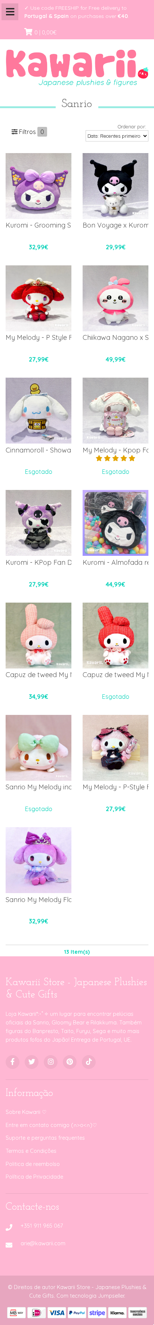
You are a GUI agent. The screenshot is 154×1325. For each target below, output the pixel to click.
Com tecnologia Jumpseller (90, 1295)
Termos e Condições (31, 1151)
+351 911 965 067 (42, 1225)
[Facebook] (12, 1062)
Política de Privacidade (34, 1176)
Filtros (31, 131)
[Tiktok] (89, 1062)
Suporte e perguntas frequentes (45, 1137)
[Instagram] (51, 1062)
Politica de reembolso (33, 1164)
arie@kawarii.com (43, 1243)
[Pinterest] (70, 1062)
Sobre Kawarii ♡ (26, 1112)
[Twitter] (31, 1062)
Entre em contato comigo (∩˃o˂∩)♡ (51, 1125)
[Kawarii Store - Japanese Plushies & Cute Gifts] (77, 66)
